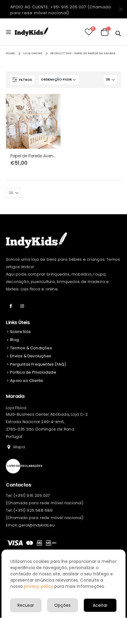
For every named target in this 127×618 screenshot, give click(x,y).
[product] (33, 121)
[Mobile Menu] (10, 32)
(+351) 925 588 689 (33, 510)
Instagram (22, 306)
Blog (14, 339)
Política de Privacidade (33, 372)
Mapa (19, 447)
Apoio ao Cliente (26, 380)
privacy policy (38, 586)
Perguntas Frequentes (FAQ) (38, 364)
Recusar (25, 605)
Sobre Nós (20, 331)
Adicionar (50, 103)
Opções (62, 605)
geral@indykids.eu (36, 525)
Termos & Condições (31, 348)
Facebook (10, 306)
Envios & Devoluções (30, 356)
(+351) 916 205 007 (32, 495)
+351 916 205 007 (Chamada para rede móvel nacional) (60, 10)
